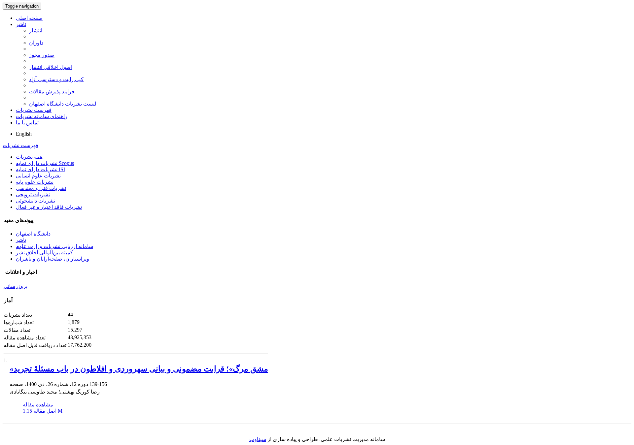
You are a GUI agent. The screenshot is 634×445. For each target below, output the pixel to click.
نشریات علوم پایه (34, 182)
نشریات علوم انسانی (38, 175)
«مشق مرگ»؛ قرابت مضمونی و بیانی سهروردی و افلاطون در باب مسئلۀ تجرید (139, 369)
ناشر (21, 24)
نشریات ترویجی (33, 194)
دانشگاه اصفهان (33, 234)
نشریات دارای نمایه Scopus (45, 163)
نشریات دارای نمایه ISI (40, 169)
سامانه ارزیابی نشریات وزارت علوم (54, 246)
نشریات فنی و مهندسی (41, 188)
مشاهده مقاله (38, 404)
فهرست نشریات (34, 110)
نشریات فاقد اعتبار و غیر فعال (49, 207)
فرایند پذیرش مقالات (51, 91)
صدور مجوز (41, 55)
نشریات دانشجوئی (35, 201)
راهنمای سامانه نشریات (41, 116)
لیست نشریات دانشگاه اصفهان (62, 104)
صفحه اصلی (29, 18)
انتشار (35, 30)
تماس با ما (27, 122)
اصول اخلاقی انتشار (50, 67)
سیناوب (257, 439)
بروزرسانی (15, 286)
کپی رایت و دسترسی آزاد (56, 79)
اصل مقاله (42, 411)
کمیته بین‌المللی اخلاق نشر (44, 252)
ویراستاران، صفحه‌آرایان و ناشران (52, 259)
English (24, 134)
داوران (36, 43)
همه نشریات (29, 157)
